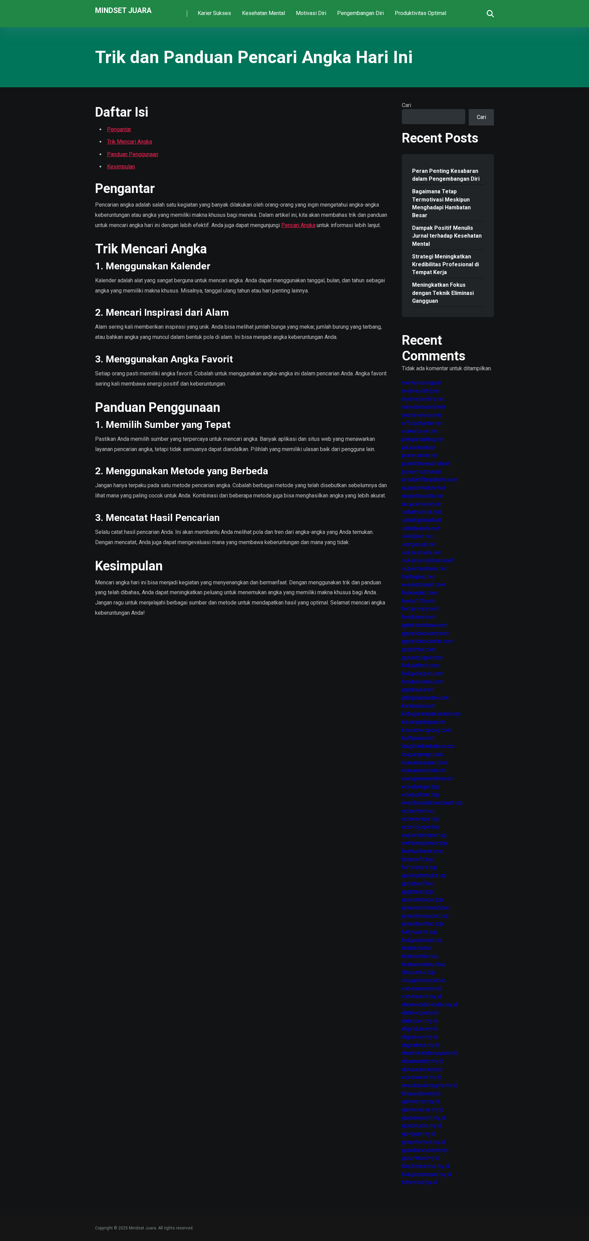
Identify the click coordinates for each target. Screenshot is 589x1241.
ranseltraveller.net (423, 496)
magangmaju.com (422, 754)
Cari (406, 105)
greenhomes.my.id (423, 1142)
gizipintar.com (418, 649)
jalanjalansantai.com (425, 697)
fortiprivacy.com (421, 608)
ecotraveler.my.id (422, 1077)
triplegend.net (418, 576)
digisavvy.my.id (420, 1037)
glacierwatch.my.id (423, 1118)
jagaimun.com (418, 689)
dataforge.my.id (420, 1013)
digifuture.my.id (420, 1029)
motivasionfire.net (423, 399)
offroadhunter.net (422, 423)
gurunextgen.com (422, 657)
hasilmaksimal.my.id (425, 1166)
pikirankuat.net (419, 447)
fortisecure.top (419, 867)
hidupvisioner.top (422, 940)
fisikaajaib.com (419, 592)
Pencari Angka (298, 225)
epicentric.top (418, 811)
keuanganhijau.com (424, 722)
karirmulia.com (419, 706)
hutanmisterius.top (424, 964)
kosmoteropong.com (426, 730)
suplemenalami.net (424, 568)
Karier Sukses (214, 13)
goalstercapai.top (422, 899)
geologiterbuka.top (424, 875)
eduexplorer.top (420, 794)
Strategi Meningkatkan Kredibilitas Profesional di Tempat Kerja (445, 264)
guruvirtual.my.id (421, 1158)
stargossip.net (419, 544)
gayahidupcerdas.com (428, 641)
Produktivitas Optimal (420, 13)
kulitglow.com (418, 738)
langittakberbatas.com (428, 746)
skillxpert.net (417, 536)
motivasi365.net (421, 391)
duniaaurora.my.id (422, 1069)
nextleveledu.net (421, 415)
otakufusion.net (420, 431)
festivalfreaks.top (423, 851)
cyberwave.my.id (421, 996)
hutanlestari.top (420, 956)
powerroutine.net (422, 471)
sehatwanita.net (420, 528)
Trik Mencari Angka (129, 141)
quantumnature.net (423, 487)
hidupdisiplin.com (422, 673)
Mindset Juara (123, 10)
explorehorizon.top (424, 835)
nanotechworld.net (423, 407)
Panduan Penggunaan (132, 154)
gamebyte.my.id (420, 1101)
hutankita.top (417, 948)
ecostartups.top (420, 786)
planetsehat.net (420, 455)
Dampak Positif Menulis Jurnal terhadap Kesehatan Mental (447, 236)
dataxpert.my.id (420, 1021)
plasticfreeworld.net (426, 463)
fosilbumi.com (419, 617)
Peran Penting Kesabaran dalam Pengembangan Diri (446, 175)
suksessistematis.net (428, 560)
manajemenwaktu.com (428, 778)
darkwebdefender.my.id (429, 1004)
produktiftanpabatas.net (430, 479)
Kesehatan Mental (263, 13)
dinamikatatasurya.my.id (430, 1053)
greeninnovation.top (425, 916)
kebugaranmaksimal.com (431, 714)
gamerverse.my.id (423, 1109)
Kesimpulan (121, 166)
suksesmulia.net (421, 552)
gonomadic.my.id (421, 1125)
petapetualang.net (423, 439)
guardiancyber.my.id (425, 1150)
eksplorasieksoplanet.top (432, 802)
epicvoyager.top (421, 827)
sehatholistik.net (421, 512)
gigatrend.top (417, 891)
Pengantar (119, 129)
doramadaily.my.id (423, 1061)
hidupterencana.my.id (426, 1174)
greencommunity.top (426, 907)
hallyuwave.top (419, 932)
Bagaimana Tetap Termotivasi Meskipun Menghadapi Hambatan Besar (441, 203)
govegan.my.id (419, 1134)
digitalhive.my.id (421, 1045)
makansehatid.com (424, 770)
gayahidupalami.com (426, 633)
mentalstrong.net (422, 382)
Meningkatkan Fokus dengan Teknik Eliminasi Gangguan (443, 293)
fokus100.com (419, 601)
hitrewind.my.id (419, 1182)
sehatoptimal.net (421, 520)
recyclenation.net (422, 504)
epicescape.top (420, 819)
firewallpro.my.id (421, 1093)
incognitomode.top (424, 980)
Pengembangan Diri (360, 13)
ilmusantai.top (418, 972)
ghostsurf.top (418, 883)
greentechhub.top (422, 924)
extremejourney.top (424, 843)
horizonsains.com (423, 681)
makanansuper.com (424, 762)
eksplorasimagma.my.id (430, 1085)
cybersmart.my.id (422, 988)
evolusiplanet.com (423, 584)
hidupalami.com (420, 665)
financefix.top (418, 859)
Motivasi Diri (311, 13)
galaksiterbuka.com (425, 625)
